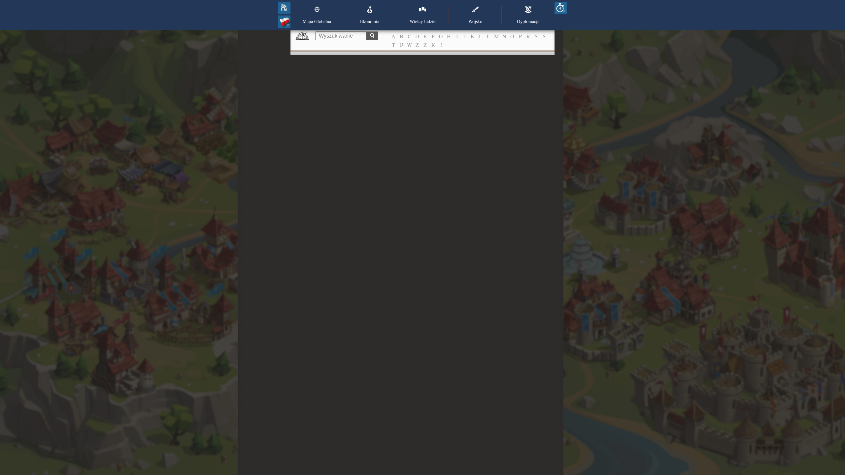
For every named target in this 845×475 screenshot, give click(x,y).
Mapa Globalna (317, 21)
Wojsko (475, 21)
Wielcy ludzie (422, 21)
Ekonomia (369, 21)
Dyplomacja (528, 21)
